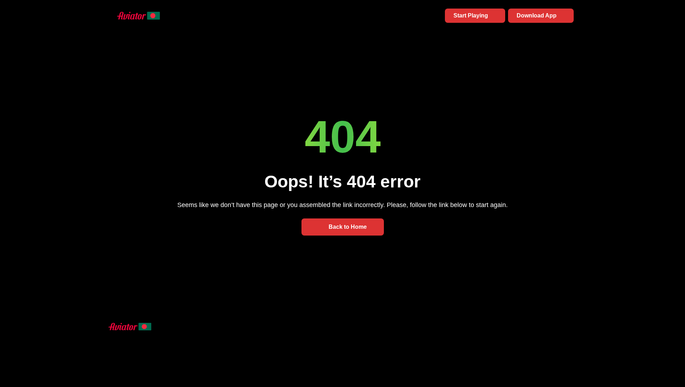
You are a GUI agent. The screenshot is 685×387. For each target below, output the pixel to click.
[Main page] (129, 15)
